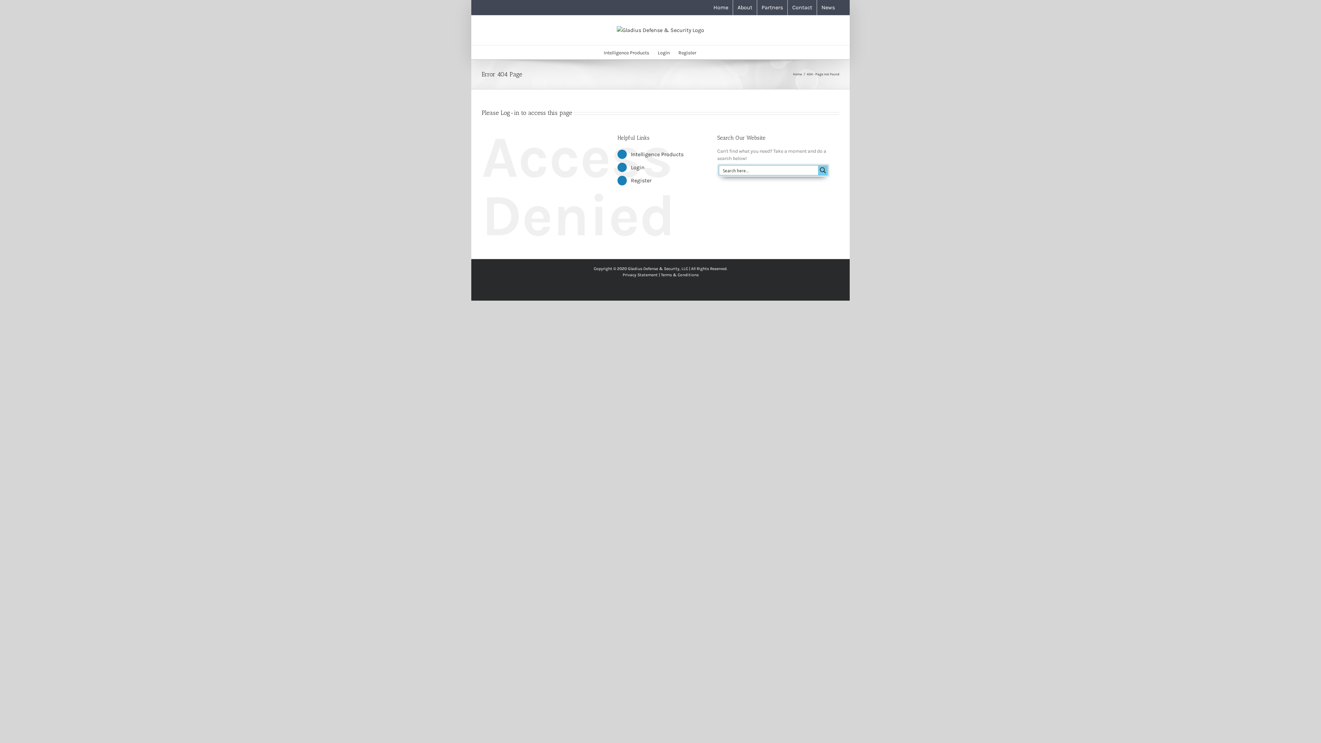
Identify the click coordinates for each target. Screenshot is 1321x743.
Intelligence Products (657, 154)
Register (641, 180)
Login (638, 167)
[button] (707, 52)
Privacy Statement (640, 274)
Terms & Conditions (680, 274)
